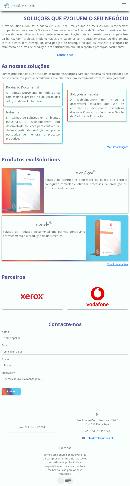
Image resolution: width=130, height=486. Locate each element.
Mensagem (8, 372)
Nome (5, 331)
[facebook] (66, 481)
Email (5, 345)
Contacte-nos (65, 55)
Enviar (11, 391)
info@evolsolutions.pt (100, 438)
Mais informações (117, 147)
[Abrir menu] (124, 5)
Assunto (6, 359)
